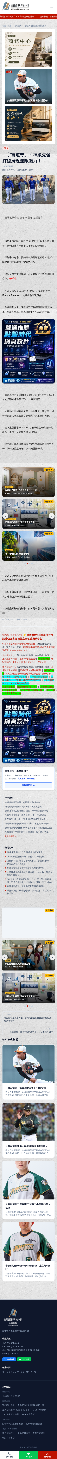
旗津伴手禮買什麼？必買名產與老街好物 (25, 886)
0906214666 (13, 1343)
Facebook (9, 1359)
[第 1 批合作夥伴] (25, 563)
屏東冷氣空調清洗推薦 (18, 650)
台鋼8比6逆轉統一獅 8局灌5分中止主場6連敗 (25, 815)
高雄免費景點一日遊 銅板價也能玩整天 (25, 852)
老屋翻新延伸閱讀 (31, 647)
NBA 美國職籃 (28, 1414)
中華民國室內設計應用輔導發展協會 (18, 643)
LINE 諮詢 (24, 1359)
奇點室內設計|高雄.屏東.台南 (31, 1405)
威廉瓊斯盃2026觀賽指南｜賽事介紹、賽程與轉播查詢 (29, 892)
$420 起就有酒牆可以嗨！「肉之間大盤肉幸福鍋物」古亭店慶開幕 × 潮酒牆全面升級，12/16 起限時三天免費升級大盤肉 (29, 880)
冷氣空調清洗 (24, 1432)
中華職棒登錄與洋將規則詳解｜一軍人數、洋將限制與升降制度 (29, 873)
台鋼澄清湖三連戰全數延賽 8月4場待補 (22, 802)
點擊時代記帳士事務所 (12, 1423)
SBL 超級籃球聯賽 (10, 1414)
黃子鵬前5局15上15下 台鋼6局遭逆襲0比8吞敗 (26, 819)
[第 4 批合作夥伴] (32, 563)
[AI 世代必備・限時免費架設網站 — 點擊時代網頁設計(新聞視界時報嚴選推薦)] (28, 351)
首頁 (4, 26)
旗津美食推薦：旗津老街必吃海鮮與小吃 (25, 867)
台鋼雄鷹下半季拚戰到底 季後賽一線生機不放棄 (26, 832)
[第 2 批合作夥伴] (27, 563)
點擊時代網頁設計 (28, 658)
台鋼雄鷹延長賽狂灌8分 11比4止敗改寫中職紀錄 (27, 823)
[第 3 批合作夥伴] (29, 563)
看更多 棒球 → (10, 836)
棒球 (9, 26)
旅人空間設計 (8, 666)
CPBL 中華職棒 (39, 1409)
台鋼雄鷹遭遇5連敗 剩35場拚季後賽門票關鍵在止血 (28, 827)
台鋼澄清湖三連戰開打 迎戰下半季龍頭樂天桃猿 (26, 810)
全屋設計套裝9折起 (11, 1395)
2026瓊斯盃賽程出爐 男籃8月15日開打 (25, 856)
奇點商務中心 (8, 1437)
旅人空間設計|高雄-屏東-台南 (16, 1409)
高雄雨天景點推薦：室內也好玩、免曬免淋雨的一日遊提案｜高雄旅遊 (29, 862)
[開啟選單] (52, 7)
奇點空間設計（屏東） (33, 662)
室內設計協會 (8, 634)
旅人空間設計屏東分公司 (17, 673)
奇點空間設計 (8, 655)
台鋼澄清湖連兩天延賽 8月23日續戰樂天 (23, 806)
